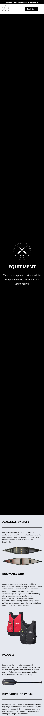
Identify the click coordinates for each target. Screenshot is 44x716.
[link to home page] (5, 9)
